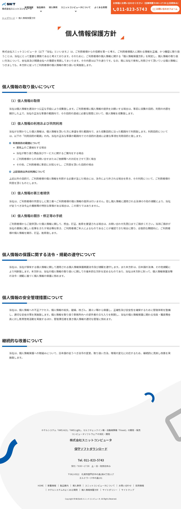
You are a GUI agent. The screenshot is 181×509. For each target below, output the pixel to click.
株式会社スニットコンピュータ (91, 440)
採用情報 (139, 485)
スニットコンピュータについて (76, 7)
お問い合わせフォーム (166, 8)
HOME (41, 485)
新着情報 (29, 7)
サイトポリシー (110, 489)
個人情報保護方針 (89, 489)
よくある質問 (100, 7)
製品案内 (41, 7)
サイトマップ (127, 489)
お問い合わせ (125, 485)
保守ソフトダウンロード (91, 448)
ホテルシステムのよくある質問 (63, 489)
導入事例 (53, 7)
